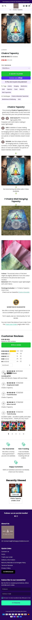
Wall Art (4, 49)
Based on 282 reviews (8, 341)
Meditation (24, 86)
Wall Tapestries (6, 92)
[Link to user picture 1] (5, 425)
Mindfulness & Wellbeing (9, 99)
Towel (15, 89)
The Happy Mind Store (20, 611)
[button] (5, 57)
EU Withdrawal (8, 572)
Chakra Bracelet (24, 292)
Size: (6, 65)
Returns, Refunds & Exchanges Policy (13, 563)
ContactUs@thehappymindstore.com (15, 541)
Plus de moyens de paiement (17, 82)
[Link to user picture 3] (21, 425)
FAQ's (3, 554)
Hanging (16, 86)
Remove (21, 485)
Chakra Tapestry (17, 9)
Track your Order (11, 324)
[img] (11, 371)
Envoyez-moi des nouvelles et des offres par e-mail (17, 598)
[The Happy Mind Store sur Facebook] (15, 516)
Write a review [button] (16, 345)
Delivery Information (8, 560)
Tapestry (9, 89)
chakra (10, 86)
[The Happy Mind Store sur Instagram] (17, 516)
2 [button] (12, 434)
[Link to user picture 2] (13, 425)
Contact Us (5, 552)
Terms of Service (7, 565)
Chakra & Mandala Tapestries (20, 96)
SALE (3, 89)
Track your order (7, 557)
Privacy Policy (6, 568)
